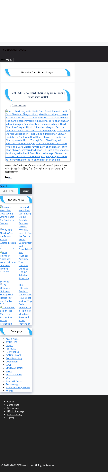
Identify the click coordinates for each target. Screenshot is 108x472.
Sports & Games (14, 381)
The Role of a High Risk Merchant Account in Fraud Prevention (25, 315)
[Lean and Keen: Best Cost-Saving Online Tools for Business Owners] (8, 216)
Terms (10, 417)
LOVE (9, 364)
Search (3, 186)
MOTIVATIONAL (15, 368)
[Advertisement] (54, 21)
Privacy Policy (14, 414)
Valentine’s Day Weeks (18, 387)
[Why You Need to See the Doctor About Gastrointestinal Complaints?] (8, 239)
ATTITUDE (11, 342)
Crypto (9, 345)
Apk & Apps (12, 338)
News (9, 371)
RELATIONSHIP (14, 374)
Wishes (10, 390)
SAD (10, 177)
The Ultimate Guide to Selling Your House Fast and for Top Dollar (25, 294)
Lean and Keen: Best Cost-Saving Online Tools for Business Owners (25, 216)
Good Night (12, 361)
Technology (12, 384)
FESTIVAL (11, 348)
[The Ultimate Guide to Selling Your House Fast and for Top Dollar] (8, 294)
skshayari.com (14, 50)
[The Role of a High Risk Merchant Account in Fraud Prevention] (8, 316)
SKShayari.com (25, 465)
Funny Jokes (12, 351)
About (10, 401)
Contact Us (13, 404)
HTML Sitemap (15, 411)
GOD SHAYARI (13, 355)
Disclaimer (13, 408)
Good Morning (14, 358)
